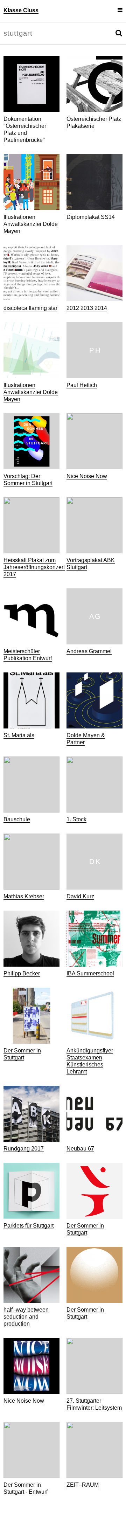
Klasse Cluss (21, 10)
